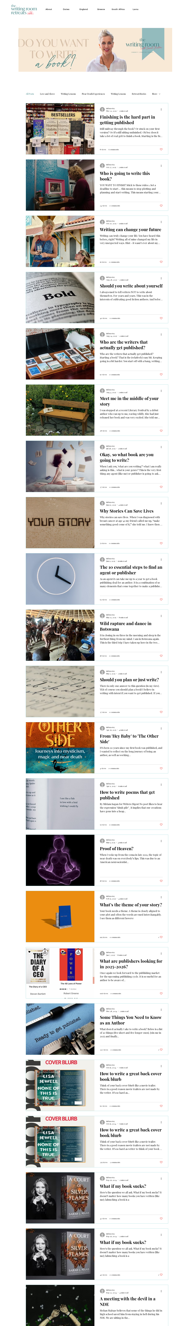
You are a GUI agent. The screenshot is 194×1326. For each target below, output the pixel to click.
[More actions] (162, 109)
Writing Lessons (68, 93)
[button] (48, 9)
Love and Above (47, 93)
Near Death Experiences (93, 93)
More (154, 93)
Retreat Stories (139, 93)
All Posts (30, 93)
